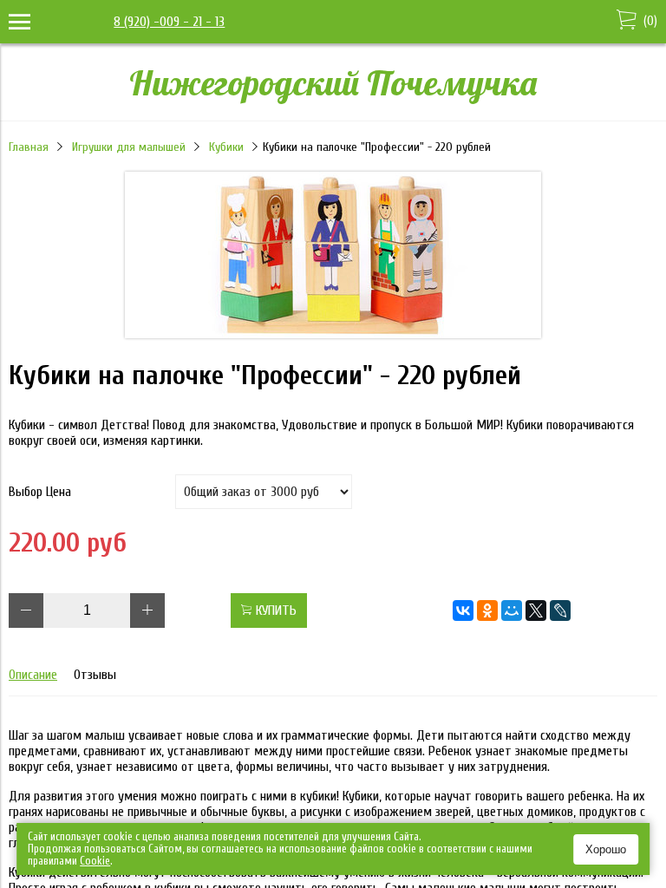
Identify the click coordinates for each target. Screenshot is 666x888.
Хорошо (605, 849)
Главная (29, 147)
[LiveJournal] (560, 610)
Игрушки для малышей (129, 147)
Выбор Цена (40, 492)
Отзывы (95, 674)
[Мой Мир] (511, 610)
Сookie (95, 860)
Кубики (226, 147)
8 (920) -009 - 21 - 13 (169, 21)
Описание (33, 674)
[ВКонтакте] (463, 610)
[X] (536, 610)
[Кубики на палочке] (333, 334)
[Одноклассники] (487, 610)
